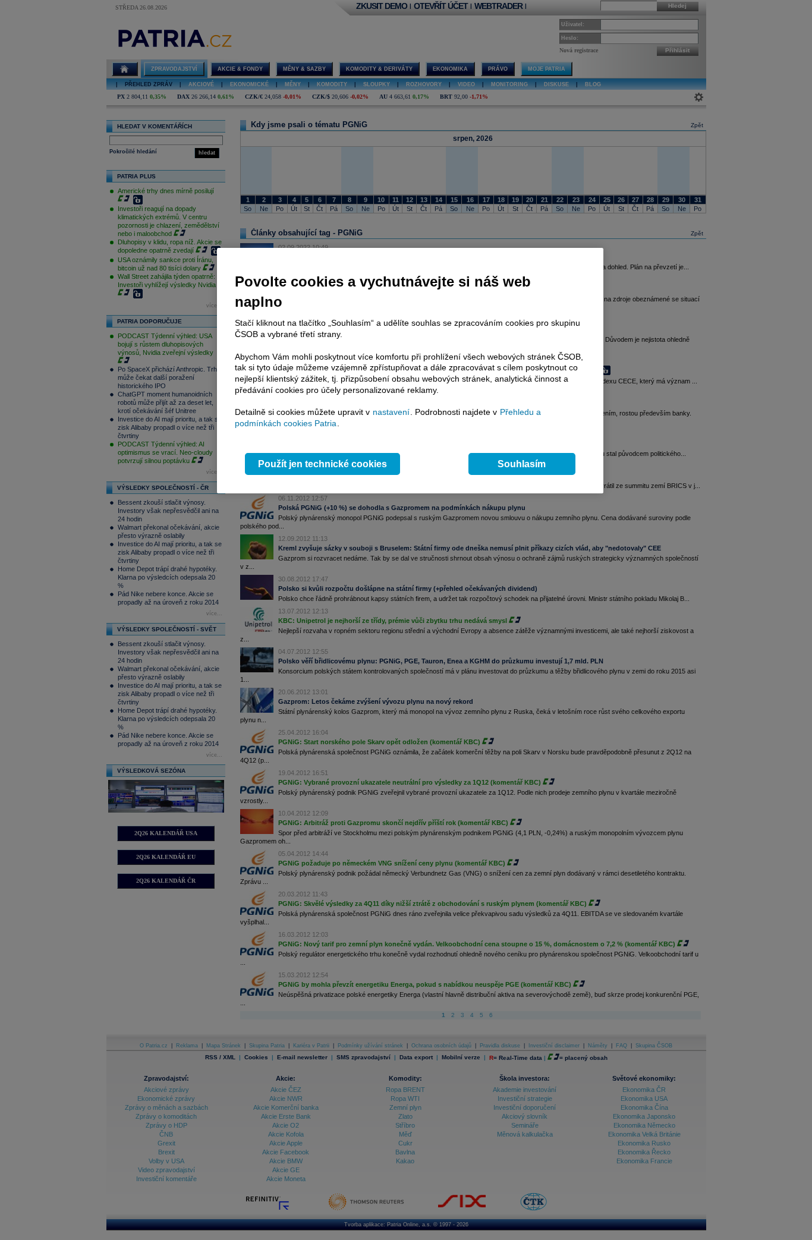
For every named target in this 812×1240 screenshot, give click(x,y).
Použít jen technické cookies (322, 464)
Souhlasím (522, 464)
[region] (410, 370)
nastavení (391, 412)
